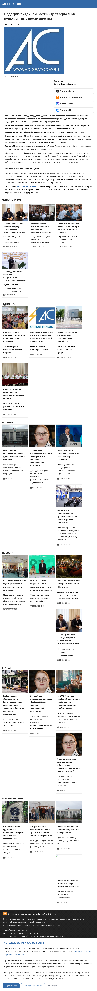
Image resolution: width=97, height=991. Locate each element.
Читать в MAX (66, 103)
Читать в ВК (65, 110)
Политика (58, 81)
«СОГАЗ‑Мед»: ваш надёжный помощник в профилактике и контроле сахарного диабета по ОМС (68, 702)
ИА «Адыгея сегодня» (27, 186)
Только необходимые (33, 986)
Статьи (6, 668)
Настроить (53, 986)
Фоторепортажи (12, 798)
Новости (7, 552)
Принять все (11, 986)
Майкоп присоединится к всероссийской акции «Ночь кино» (68, 584)
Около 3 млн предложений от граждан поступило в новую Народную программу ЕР (67, 516)
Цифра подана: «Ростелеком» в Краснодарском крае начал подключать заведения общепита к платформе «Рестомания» (14, 705)
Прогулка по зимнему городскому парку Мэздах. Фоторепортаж (68, 883)
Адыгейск (8, 304)
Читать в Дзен (67, 91)
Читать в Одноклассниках (72, 97)
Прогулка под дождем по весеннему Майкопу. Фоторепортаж (68, 829)
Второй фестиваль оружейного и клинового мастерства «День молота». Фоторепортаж (13, 832)
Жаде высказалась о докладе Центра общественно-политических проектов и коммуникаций (68, 765)
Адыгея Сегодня (13, 4)
